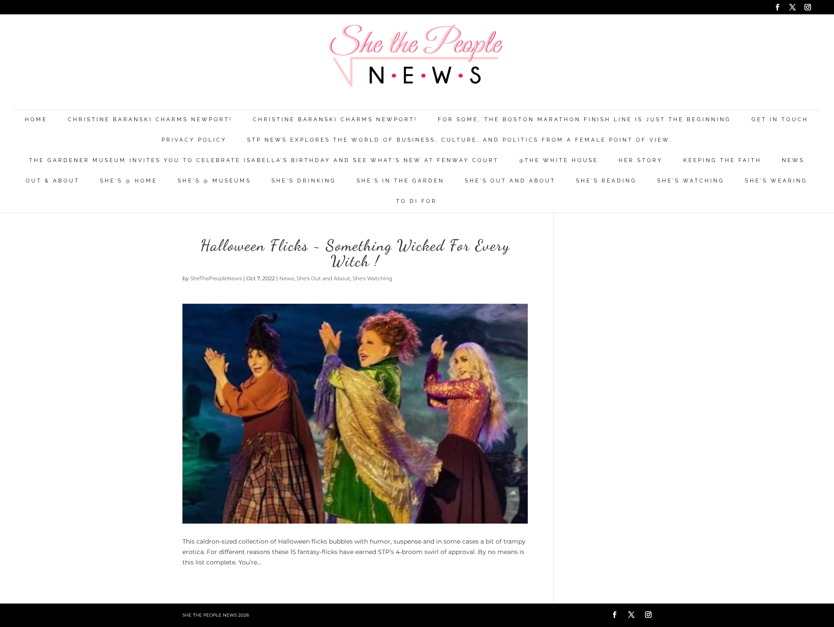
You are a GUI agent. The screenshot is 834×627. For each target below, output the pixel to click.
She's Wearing (776, 181)
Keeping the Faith (722, 160)
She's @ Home (128, 181)
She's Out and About (510, 181)
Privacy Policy (194, 140)
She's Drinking (303, 181)
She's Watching (691, 181)
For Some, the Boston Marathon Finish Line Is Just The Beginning (584, 120)
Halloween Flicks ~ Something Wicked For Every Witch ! (355, 253)
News (793, 160)
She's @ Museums (214, 181)
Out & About (52, 181)
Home (36, 120)
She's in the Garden (400, 181)
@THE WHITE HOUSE (558, 160)
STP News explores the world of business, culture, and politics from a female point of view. (459, 140)
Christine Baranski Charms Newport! (150, 120)
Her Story (641, 160)
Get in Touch (779, 120)
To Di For (416, 201)
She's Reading (606, 181)
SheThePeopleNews (216, 278)
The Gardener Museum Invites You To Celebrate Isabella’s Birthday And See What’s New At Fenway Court (264, 160)
